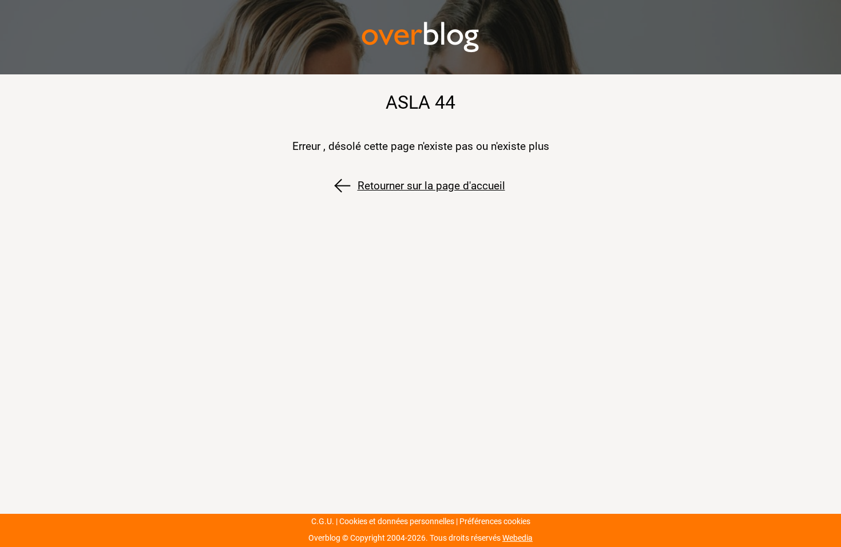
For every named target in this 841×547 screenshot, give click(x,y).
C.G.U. (322, 521)
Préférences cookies (494, 521)
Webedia (517, 538)
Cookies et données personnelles (396, 521)
